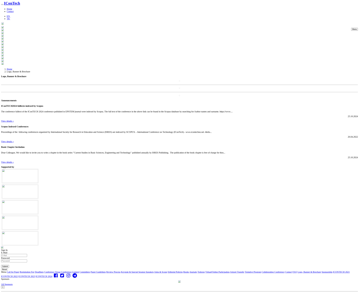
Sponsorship (327, 272)
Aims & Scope (160, 272)
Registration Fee (27, 272)
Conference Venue (52, 272)
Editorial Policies (175, 272)
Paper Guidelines (98, 272)
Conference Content (70, 272)
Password (5, 258)
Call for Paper (13, 272)
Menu (354, 29)
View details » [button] (7, 121)
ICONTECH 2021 (341, 272)
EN (8, 16)
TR (8, 19)
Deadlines (39, 272)
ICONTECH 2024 (44, 276)
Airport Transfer (237, 272)
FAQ (295, 272)
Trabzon (201, 272)
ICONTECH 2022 (9, 276)
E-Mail (4, 252)
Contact (10, 11)
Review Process (113, 272)
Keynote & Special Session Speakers (137, 272)
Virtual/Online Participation (217, 272)
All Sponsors (7, 284)
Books (186, 272)
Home (9, 9)
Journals (193, 272)
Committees (85, 272)
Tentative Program (253, 272)
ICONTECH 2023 (26, 276)
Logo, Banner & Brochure (309, 272)
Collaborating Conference (273, 272)
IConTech (12, 3)
